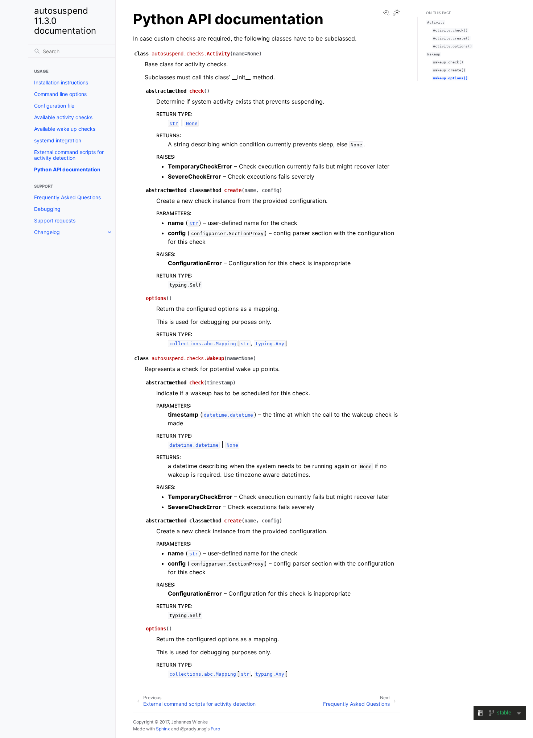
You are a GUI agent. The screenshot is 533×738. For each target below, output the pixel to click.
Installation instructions (61, 82)
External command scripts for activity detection (69, 155)
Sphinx (163, 728)
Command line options (60, 94)
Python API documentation (67, 169)
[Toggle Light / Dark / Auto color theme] (396, 13)
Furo (215, 728)
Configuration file (54, 106)
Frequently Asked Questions (67, 197)
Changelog (47, 232)
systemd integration (57, 140)
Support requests (54, 220)
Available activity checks (63, 117)
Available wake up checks (64, 129)
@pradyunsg (193, 728)
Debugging (47, 209)
